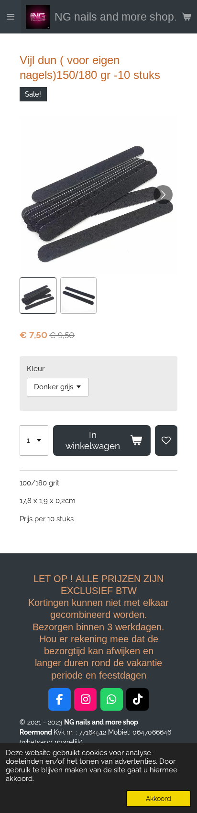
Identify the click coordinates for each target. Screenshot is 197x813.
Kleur (35, 368)
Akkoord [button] (158, 798)
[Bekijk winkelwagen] (186, 16)
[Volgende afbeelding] (163, 194)
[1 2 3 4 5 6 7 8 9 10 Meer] (34, 440)
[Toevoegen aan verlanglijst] (166, 440)
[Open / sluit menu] (10, 16)
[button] (38, 295)
